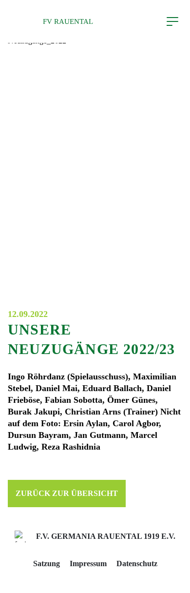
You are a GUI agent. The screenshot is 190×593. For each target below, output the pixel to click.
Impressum (88, 563)
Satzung (46, 563)
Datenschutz (136, 563)
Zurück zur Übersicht (67, 493)
